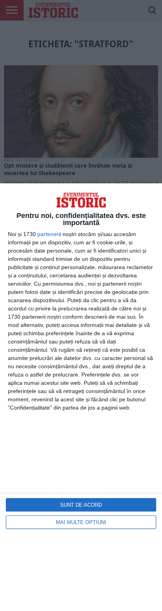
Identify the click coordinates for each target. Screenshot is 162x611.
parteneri (48, 234)
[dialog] (81, 397)
